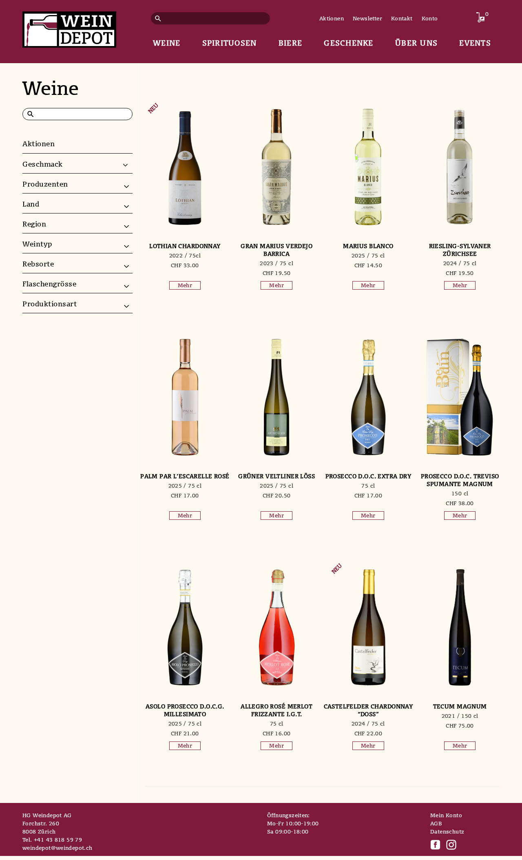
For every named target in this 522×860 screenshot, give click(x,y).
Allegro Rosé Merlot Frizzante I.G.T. (276, 710)
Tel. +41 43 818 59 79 (52, 839)
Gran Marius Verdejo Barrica (276, 249)
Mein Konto (446, 815)
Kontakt (402, 18)
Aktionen (331, 18)
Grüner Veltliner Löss (276, 476)
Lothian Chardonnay (185, 245)
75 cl (368, 485)
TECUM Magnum (460, 706)
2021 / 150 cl (460, 716)
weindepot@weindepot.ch (57, 848)
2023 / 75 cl (276, 263)
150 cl (459, 493)
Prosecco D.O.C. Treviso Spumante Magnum (460, 480)
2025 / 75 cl (368, 255)
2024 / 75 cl (460, 263)
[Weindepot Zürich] (69, 28)
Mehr (185, 285)
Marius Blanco (368, 245)
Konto (430, 18)
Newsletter (367, 18)
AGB (436, 823)
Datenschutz (447, 831)
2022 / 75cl (185, 255)
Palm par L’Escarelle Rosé (185, 476)
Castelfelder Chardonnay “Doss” (368, 710)
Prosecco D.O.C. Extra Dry (368, 476)
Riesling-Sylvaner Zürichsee (460, 249)
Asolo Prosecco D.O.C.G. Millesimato (185, 710)
